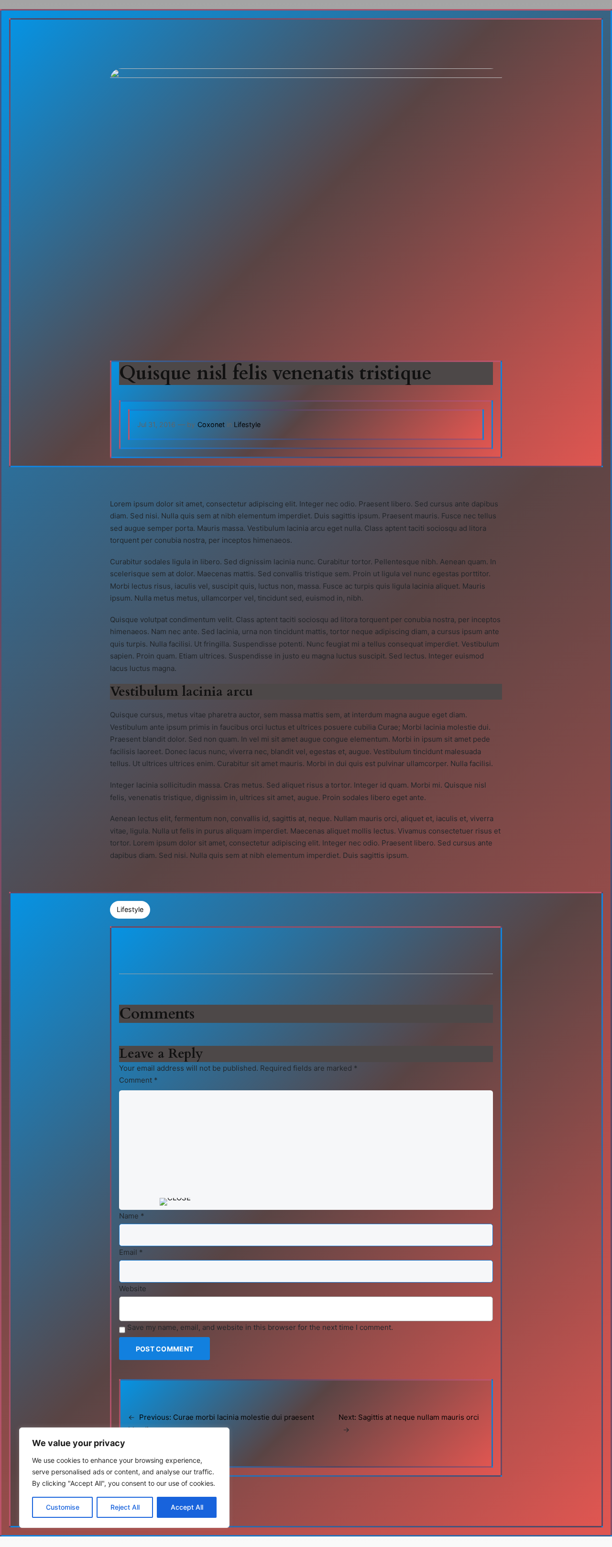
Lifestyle (247, 424)
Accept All (187, 1507)
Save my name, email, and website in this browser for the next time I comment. (260, 1327)
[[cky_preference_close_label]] (175, 1202)
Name (131, 1215)
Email (131, 1252)
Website (132, 1288)
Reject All (125, 1507)
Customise (62, 1507)
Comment (138, 1080)
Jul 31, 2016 (156, 424)
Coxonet (211, 424)
